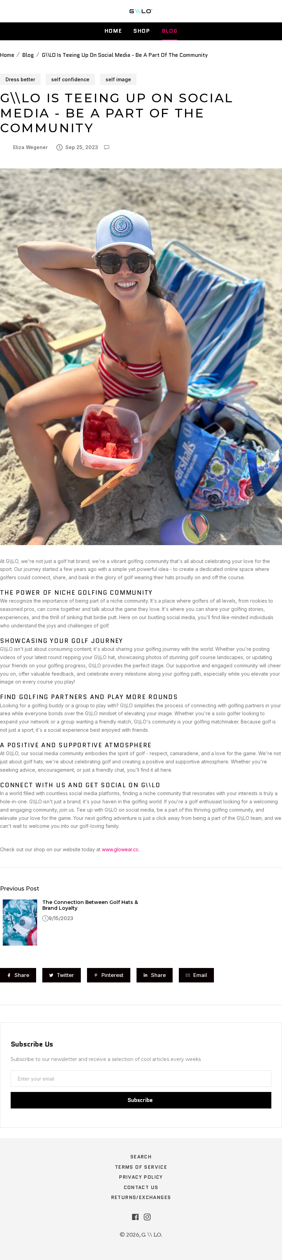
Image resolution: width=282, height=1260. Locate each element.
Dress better (20, 79)
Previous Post (19, 888)
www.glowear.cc (120, 849)
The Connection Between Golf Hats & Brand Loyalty (90, 905)
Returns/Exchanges (141, 1197)
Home (113, 31)
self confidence (70, 79)
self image (118, 79)
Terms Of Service (141, 1167)
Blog (169, 31)
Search (141, 1156)
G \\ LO (151, 1234)
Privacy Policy (141, 1177)
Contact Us (141, 1187)
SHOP (141, 31)
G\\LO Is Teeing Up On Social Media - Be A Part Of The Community (125, 55)
